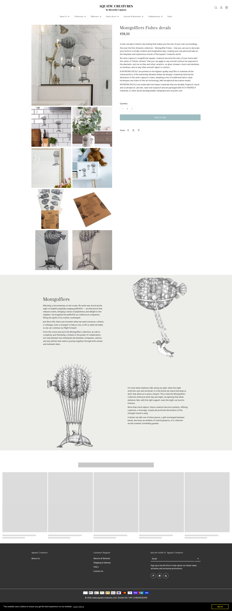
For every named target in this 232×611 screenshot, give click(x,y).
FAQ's (96, 566)
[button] (160, 117)
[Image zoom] (71, 65)
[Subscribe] (198, 558)
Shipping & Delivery (102, 562)
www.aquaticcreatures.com (104, 597)
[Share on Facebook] (128, 130)
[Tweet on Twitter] (133, 130)
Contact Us (98, 571)
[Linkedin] (166, 575)
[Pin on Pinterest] (138, 130)
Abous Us (35, 558)
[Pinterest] (153, 575)
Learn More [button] (78, 606)
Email (154, 558)
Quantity (123, 103)
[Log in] (221, 7)
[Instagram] (159, 575)
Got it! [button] (220, 607)
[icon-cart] (226, 7)
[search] (215, 7)
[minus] (122, 108)
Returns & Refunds (101, 558)
